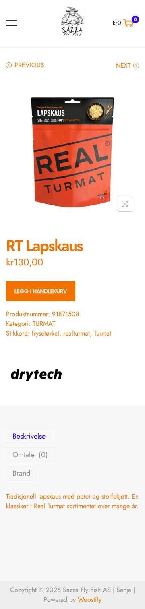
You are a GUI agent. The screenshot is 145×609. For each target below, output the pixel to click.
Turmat (102, 333)
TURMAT (44, 323)
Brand (21, 473)
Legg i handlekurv (40, 291)
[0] (128, 23)
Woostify (90, 599)
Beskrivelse (29, 436)
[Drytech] (36, 375)
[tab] (72, 436)
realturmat (76, 333)
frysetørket (45, 333)
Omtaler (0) (30, 455)
